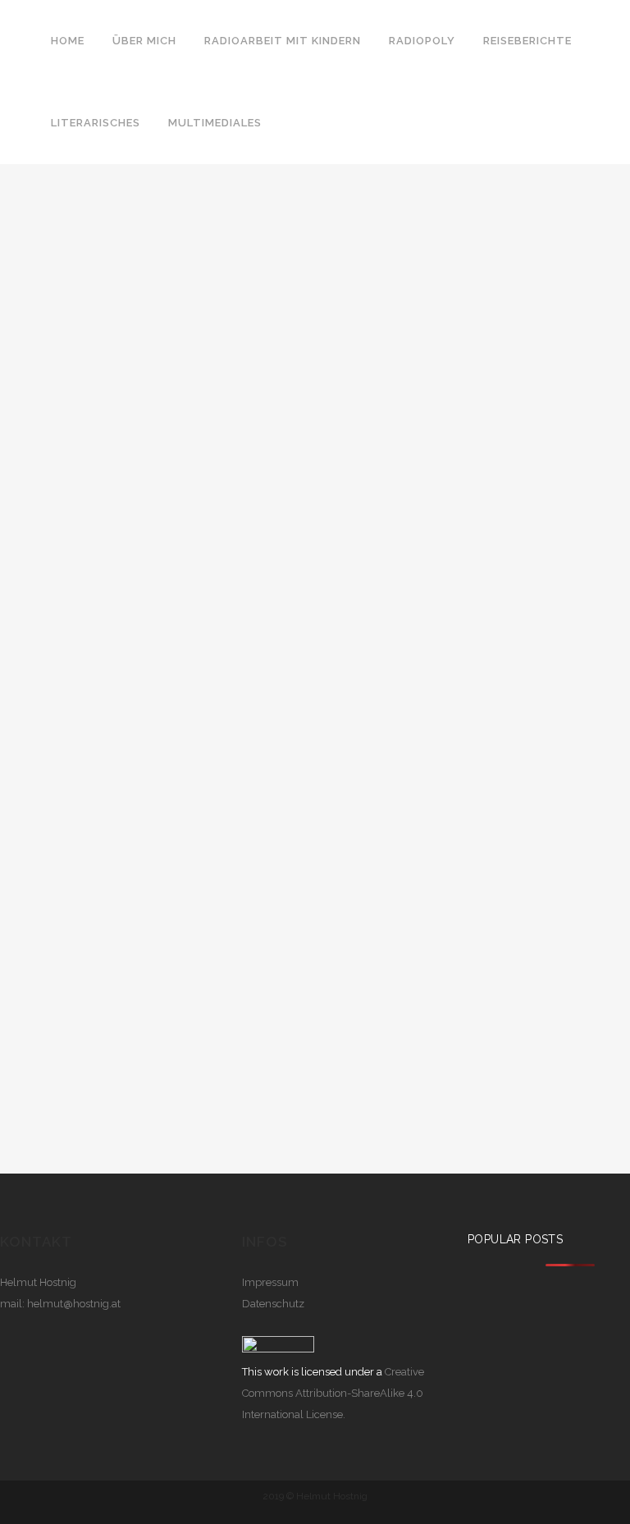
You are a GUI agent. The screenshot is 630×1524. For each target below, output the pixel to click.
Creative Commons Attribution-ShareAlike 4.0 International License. (333, 1393)
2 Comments (240, 366)
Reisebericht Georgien (153, 366)
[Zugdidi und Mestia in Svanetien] (158, 217)
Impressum (270, 1282)
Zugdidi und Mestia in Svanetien (122, 406)
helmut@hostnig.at (74, 1303)
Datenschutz (273, 1303)
